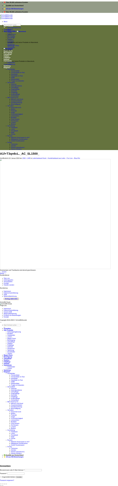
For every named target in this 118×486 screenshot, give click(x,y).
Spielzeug (10, 46)
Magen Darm (8, 51)
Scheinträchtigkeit (17, 114)
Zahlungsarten (8, 280)
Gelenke (10, 42)
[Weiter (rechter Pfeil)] (2, 485)
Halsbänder (11, 31)
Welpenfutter (15, 79)
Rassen (9, 136)
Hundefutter (11, 47)
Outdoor (10, 343)
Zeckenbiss (15, 96)
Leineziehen (15, 116)
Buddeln (14, 117)
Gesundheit (11, 82)
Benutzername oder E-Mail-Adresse (12, 470)
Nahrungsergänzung (14, 27)
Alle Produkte (8, 26)
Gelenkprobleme (16, 86)
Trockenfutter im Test (18, 72)
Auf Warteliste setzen (28, 462)
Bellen (13, 109)
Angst (13, 112)
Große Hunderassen (17, 141)
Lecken (13, 122)
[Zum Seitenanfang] (0, 322)
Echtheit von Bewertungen (12, 315)
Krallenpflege (15, 94)
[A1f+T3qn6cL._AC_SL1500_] (55, 268)
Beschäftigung (15, 104)
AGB (5, 294)
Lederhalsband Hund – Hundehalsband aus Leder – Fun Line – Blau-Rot (56, 158)
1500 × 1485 (26, 158)
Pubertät (14, 111)
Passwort (3, 473)
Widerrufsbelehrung (10, 296)
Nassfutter (14, 74)
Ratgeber (7, 67)
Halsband (14, 127)
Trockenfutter (15, 71)
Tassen (9, 49)
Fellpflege (10, 41)
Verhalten (10, 106)
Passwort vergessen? (7, 480)
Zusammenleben (16, 101)
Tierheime (14, 144)
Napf (12, 132)
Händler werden (9, 285)
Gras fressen (15, 119)
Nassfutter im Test (17, 76)
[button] (5, 21)
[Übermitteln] (4, 327)
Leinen (9, 64)
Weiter (3, 273)
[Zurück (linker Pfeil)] (0, 485)
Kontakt (6, 283)
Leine (13, 129)
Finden (9, 142)
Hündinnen (11, 44)
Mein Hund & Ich (12, 97)
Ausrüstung (11, 126)
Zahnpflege (15, 87)
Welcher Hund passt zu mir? (20, 137)
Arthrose (14, 84)
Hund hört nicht (16, 107)
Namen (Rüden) (16, 149)
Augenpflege (15, 89)
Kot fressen (14, 121)
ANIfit (13, 77)
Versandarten (8, 281)
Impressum (7, 291)
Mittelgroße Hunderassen (19, 139)
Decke (13, 134)
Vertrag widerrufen (11, 299)
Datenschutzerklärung (11, 293)
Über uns (7, 278)
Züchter (13, 146)
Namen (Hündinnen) (17, 147)
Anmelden (19, 477)
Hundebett (14, 131)
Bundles (10, 29)
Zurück (3, 272)
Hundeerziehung (16, 102)
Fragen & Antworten (17, 81)
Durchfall (14, 91)
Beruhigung (11, 340)
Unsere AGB (8, 312)
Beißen (13, 124)
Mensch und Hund (17, 99)
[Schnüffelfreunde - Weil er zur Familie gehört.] (6, 16)
